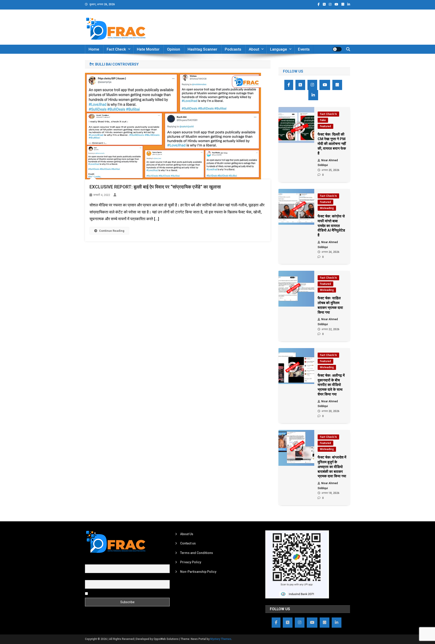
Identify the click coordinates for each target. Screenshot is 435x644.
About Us (186, 534)
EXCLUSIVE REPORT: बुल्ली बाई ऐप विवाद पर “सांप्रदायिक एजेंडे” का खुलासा (155, 187)
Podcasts (233, 49)
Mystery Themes (220, 639)
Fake (323, 120)
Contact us (188, 543)
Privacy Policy (190, 562)
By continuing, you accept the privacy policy (120, 593)
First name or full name (101, 562)
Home (94, 49)
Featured (325, 126)
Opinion (173, 49)
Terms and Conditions (196, 553)
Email (89, 577)
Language (278, 49)
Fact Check (116, 49)
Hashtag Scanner (202, 49)
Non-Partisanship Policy (198, 571)
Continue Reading (111, 230)
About (254, 49)
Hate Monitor (148, 49)
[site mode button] (337, 49)
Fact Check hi (328, 114)
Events (304, 49)
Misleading (327, 208)
